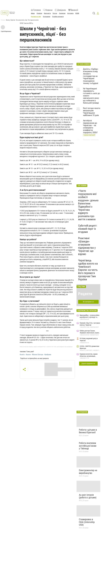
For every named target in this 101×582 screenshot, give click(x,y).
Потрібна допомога (58, 16)
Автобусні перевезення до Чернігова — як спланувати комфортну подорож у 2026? (90, 126)
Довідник (61, 10)
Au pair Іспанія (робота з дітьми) (87, 496)
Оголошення (46, 16)
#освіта (22, 354)
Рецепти (85, 294)
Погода (55, 13)
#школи (28, 354)
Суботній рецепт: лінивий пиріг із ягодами (87, 229)
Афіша (33, 13)
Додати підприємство (88, 363)
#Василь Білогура (37, 354)
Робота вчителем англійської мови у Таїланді (87, 446)
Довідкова (62, 13)
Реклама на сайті (36, 16)
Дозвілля (39, 13)
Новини (48, 10)
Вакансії (74, 10)
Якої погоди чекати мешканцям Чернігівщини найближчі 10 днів (91, 111)
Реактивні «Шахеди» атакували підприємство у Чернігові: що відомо (87, 246)
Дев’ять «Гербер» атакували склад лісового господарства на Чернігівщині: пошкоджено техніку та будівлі (90, 76)
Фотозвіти (70, 13)
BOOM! (77, 13)
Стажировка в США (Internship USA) (87, 522)
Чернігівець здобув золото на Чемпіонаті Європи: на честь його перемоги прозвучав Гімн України (88, 270)
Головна (37, 10)
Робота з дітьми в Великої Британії (88, 431)
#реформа (47, 354)
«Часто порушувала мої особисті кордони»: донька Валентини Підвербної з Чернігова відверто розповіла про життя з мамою (88, 205)
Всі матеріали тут (88, 302)
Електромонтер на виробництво (88, 471)
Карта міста (47, 13)
